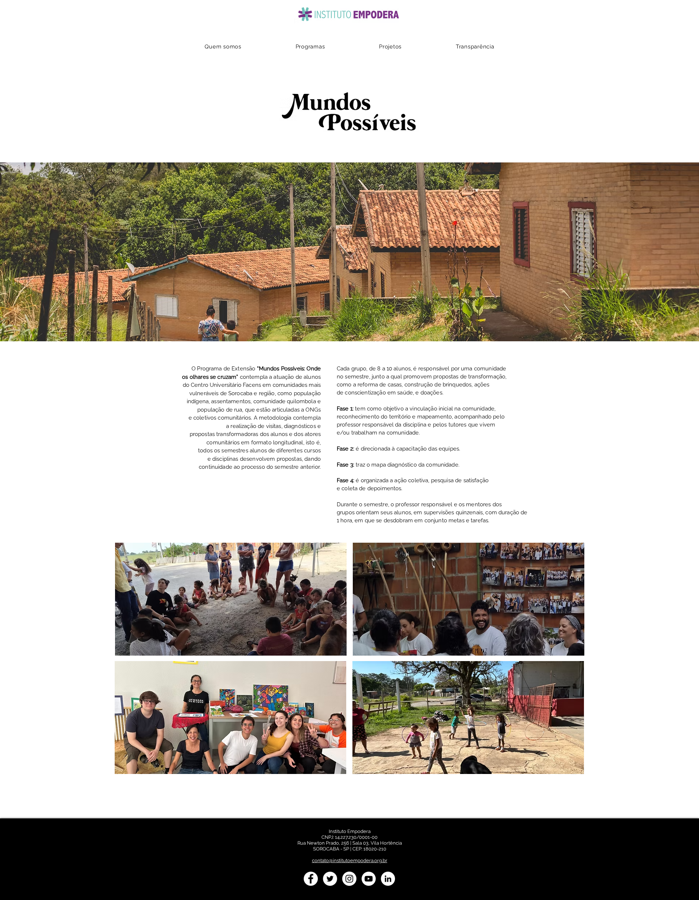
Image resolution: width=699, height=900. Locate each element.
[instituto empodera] (311, 879)
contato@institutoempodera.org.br (349, 860)
